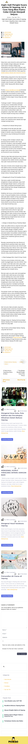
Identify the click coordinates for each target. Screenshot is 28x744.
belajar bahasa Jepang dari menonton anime (13, 72)
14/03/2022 (23, 468)
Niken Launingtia (11, 409)
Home (8, 17)
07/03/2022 (23, 574)
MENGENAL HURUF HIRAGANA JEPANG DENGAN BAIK (13, 473)
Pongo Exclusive (17, 337)
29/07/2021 (7, 32)
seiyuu (6, 364)
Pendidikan (7, 686)
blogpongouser (8, 34)
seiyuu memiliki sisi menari (12, 90)
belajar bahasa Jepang (10, 362)
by (5, 409)
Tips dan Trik (15, 17)
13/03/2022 (23, 521)
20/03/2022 (23, 411)
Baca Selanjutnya (16, 486)
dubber (21, 362)
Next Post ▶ (21, 380)
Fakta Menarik (7, 679)
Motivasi (6, 682)
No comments (6, 37)
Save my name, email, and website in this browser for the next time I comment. (13, 646)
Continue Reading (7, 439)
